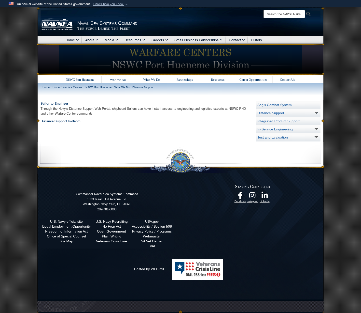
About (89, 39)
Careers (158, 39)
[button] (111, 4)
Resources (133, 39)
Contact (235, 39)
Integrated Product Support (278, 121)
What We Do (151, 79)
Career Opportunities (253, 79)
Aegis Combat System (274, 105)
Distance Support (270, 113)
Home (70, 39)
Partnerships (185, 79)
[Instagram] (252, 197)
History (256, 39)
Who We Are (118, 80)
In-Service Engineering (275, 129)
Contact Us (287, 79)
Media (109, 39)
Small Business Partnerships (196, 39)
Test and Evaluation (272, 137)
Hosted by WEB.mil (149, 269)
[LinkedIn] (265, 197)
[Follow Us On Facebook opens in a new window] (240, 197)
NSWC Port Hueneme (80, 79)
